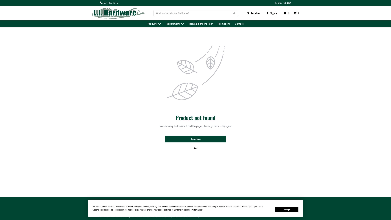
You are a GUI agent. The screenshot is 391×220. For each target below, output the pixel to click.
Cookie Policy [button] (133, 210)
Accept (286, 210)
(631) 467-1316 (110, 3)
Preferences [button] (197, 210)
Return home (196, 139)
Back (195, 148)
